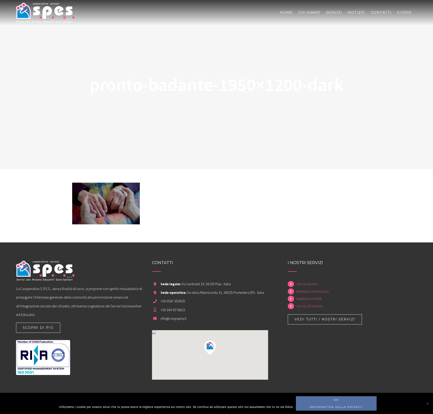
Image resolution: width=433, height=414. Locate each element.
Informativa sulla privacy (336, 407)
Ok (336, 399)
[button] (210, 347)
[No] (427, 403)
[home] (45, 264)
